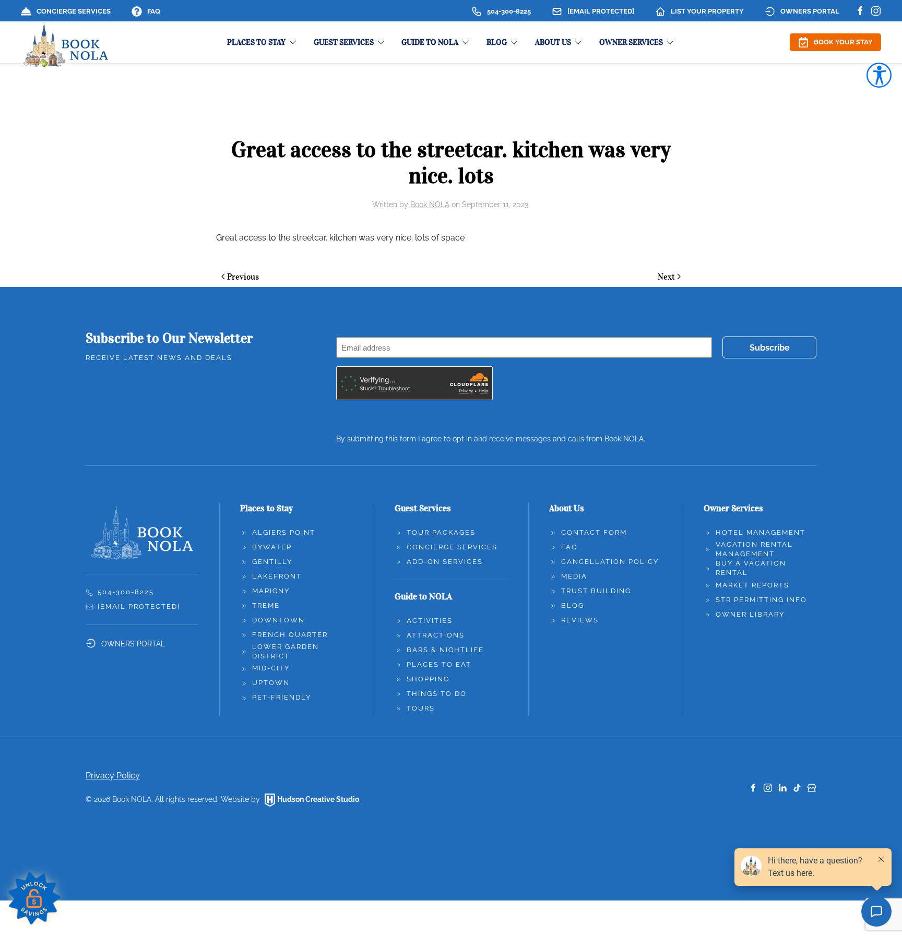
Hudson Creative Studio (318, 799)
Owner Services (733, 508)
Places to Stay (266, 508)
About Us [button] (553, 42)
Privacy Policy (113, 775)
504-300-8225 (509, 11)
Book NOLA (429, 204)
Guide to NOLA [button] (429, 42)
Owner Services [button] (631, 42)
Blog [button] (496, 42)
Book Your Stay (843, 42)
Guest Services (423, 508)
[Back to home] (66, 45)
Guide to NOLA (423, 596)
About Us (566, 508)
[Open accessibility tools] (879, 75)
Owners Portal (809, 11)
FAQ (153, 11)
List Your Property (707, 11)
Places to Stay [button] (256, 42)
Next (666, 276)
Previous (243, 276)
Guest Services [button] (344, 42)
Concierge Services (74, 11)
